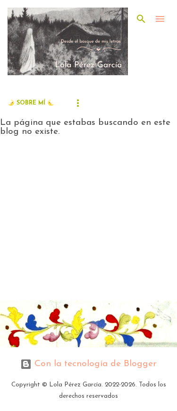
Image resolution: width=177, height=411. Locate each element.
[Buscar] (141, 19)
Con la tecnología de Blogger (94, 363)
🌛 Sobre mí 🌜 (31, 103)
